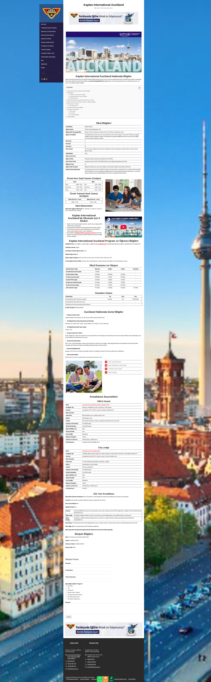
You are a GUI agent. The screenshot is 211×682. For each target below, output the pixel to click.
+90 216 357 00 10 (91, 662)
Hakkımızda (44, 64)
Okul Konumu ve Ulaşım (73, 104)
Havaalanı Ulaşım (74, 105)
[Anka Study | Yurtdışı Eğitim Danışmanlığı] (51, 13)
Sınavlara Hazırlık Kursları (47, 42)
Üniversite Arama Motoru (47, 35)
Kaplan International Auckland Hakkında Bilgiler (78, 91)
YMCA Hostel (73, 111)
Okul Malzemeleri (74, 98)
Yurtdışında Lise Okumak (47, 46)
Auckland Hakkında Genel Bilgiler (75, 107)
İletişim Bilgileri (71, 116)
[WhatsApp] (47, 79)
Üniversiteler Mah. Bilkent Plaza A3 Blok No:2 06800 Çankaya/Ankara (74, 656)
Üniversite (70, 590)
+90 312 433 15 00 (71, 663)
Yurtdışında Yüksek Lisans (47, 53)
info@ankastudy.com (72, 669)
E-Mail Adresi (69, 570)
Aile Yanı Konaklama (74, 114)
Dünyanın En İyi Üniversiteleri (48, 31)
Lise (69, 588)
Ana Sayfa (43, 24)
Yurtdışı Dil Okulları (46, 49)
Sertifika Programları (74, 597)
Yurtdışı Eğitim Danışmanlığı (48, 57)
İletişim (43, 67)
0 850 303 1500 (71, 661)
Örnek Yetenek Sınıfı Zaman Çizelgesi (78, 96)
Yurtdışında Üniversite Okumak (49, 28)
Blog (42, 60)
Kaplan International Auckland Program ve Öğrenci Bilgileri (81, 102)
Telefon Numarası (70, 577)
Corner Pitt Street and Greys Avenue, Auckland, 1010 (95, 405)
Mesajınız (68, 602)
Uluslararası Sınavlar (46, 38)
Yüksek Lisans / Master (74, 592)
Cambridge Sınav (102, 244)
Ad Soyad (68, 563)
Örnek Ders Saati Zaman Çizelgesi (77, 94)
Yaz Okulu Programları (74, 599)
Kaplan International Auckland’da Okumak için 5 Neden (80, 100)
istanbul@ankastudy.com (93, 667)
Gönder (69, 617)
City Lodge (72, 113)
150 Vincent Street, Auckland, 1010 (91, 451)
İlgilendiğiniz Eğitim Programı (74, 584)
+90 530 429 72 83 (71, 666)
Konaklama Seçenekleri (73, 109)
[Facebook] (42, 79)
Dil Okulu (70, 586)
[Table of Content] (139, 87)
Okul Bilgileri (70, 92)
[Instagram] (44, 79)
